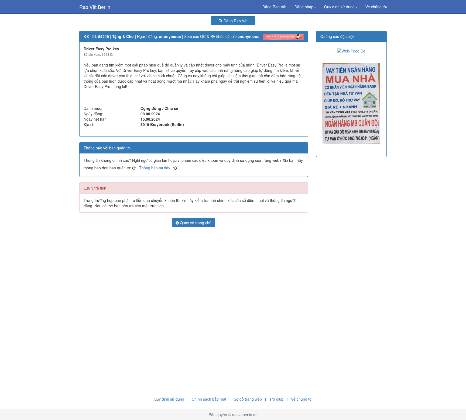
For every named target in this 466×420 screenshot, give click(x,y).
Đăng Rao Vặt (274, 6)
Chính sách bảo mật (209, 399)
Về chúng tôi (376, 6)
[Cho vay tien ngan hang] (351, 103)
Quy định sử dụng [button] (339, 6)
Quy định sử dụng (169, 399)
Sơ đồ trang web (248, 399)
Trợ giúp (276, 399)
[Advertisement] (193, 270)
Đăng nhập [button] (303, 6)
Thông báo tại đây (154, 167)
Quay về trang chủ (195, 222)
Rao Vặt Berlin (94, 6)
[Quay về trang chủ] (86, 36)
